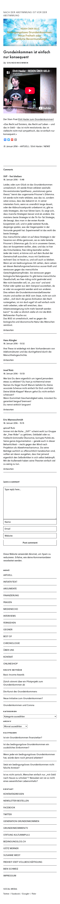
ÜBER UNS (8, 650)
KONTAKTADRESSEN (13, 793)
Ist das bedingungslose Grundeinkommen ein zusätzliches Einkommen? (26, 746)
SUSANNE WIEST (11, 855)
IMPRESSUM (9, 875)
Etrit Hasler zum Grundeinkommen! (36, 119)
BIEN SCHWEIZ (10, 868)
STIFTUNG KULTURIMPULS (16, 834)
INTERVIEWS (9, 615)
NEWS (47, 146)
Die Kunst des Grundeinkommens (20, 691)
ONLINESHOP (10, 663)
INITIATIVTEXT (10, 581)
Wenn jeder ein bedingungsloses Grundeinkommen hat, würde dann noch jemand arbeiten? (29, 756)
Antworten (8, 329)
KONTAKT (8, 656)
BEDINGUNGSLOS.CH (14, 841)
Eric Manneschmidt (13, 419)
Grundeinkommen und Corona (18, 705)
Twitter (6, 893)
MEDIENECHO (10, 609)
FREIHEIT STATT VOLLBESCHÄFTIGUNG (22, 861)
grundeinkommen (17, 62)
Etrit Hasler (36, 146)
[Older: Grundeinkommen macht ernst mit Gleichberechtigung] (9, 153)
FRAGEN (7, 602)
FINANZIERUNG (11, 595)
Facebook (16, 893)
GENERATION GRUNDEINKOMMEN (21, 821)
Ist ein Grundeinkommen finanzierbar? (22, 737)
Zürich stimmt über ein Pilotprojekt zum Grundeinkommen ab (23, 683)
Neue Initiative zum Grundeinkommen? (23, 698)
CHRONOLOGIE (11, 643)
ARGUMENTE (10, 588)
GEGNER (7, 629)
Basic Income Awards (13, 674)
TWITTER (7, 814)
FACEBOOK (9, 807)
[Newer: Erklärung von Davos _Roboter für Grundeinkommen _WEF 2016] (4, 153)
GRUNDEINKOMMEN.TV (15, 828)
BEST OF (7, 636)
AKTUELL (24, 146)
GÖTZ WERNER (10, 848)
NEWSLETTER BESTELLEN (16, 800)
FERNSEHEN (9, 622)
